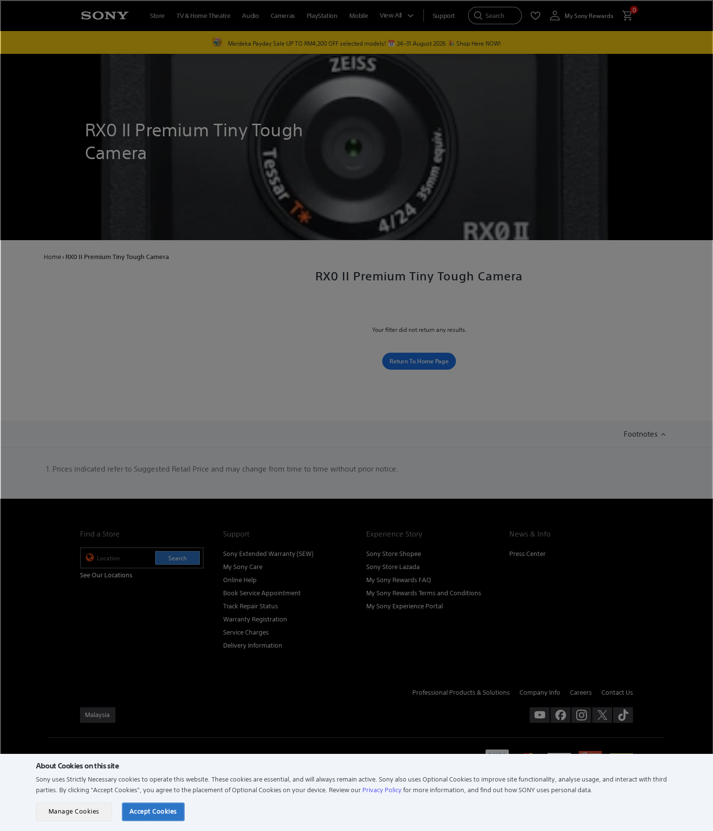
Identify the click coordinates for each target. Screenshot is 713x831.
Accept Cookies (153, 811)
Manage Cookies (74, 811)
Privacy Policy (382, 790)
